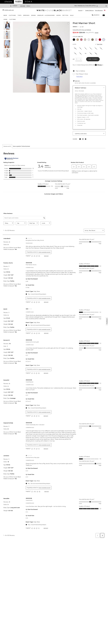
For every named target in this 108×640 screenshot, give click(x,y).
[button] (103, 15)
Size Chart (99, 44)
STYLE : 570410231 (79, 91)
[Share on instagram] (83, 139)
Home (5, 19)
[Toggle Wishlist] (68, 23)
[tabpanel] (54, 343)
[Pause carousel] (106, 6)
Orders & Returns (89, 10)
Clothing (12, 19)
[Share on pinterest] (85, 139)
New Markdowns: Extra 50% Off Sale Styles (48, 5)
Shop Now (66, 5)
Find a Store (79, 76)
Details (96, 32)
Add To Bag (93, 59)
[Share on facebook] (80, 139)
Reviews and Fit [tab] (7, 146)
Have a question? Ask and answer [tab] (21, 146)
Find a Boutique (99, 10)
